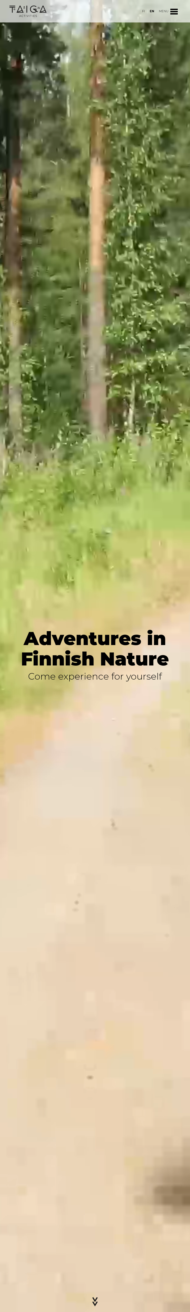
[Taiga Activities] (28, 11)
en (152, 11)
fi (143, 11)
